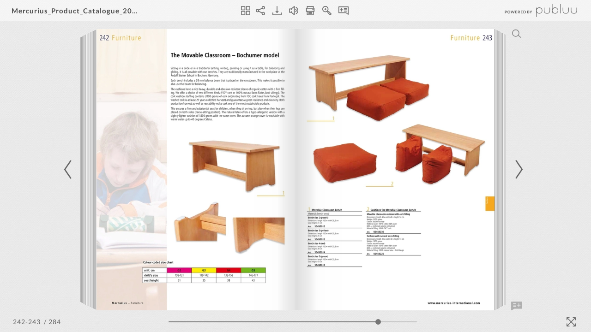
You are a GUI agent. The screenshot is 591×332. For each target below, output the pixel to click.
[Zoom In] (326, 10)
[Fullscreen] (571, 321)
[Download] (277, 10)
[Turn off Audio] (293, 10)
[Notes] (343, 10)
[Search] (517, 34)
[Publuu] (533, 10)
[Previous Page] (69, 169)
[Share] (260, 10)
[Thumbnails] (245, 10)
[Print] (310, 10)
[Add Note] (517, 306)
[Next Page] (517, 169)
